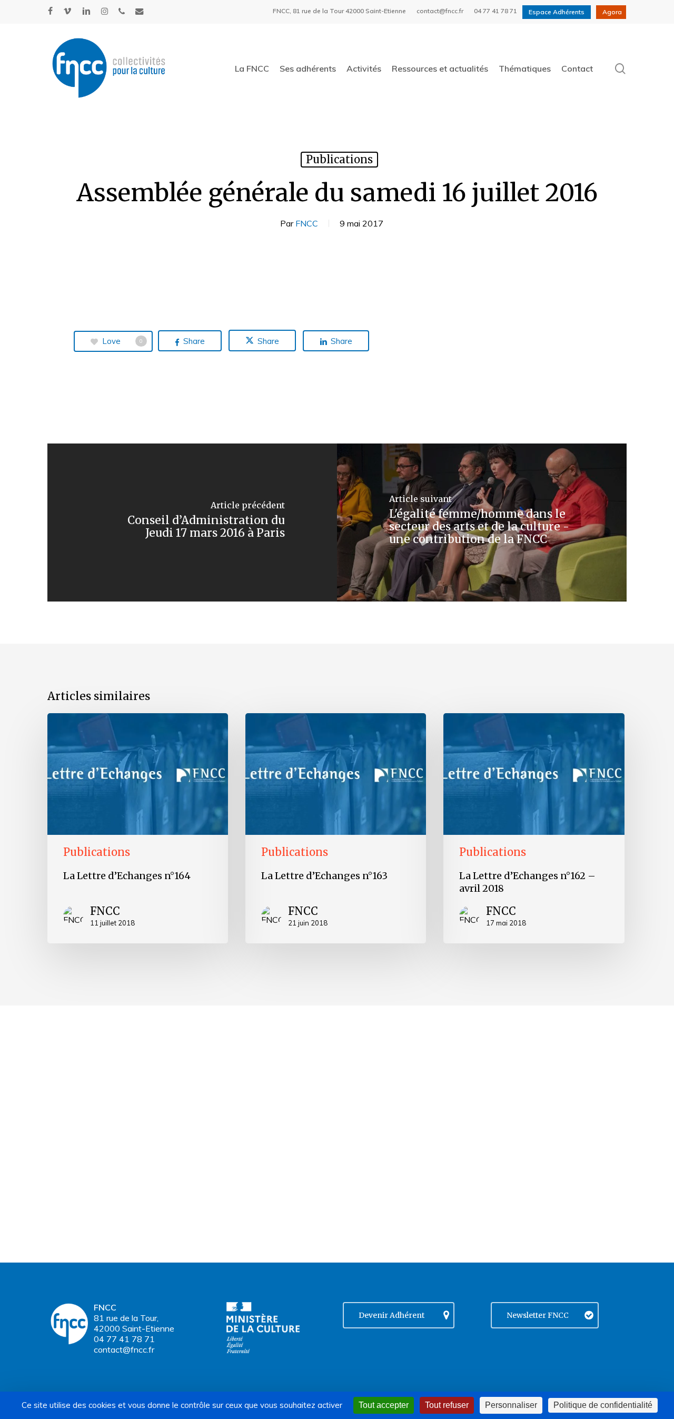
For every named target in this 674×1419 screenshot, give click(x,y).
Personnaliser (511, 1405)
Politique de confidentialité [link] (602, 1405)
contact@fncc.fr (124, 1349)
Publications (339, 159)
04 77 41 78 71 (124, 1339)
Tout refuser (447, 1405)
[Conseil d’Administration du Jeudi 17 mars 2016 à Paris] (192, 523)
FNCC (306, 223)
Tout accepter (384, 1405)
